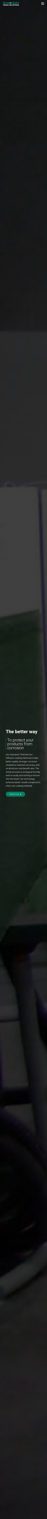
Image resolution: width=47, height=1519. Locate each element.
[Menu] (43, 4)
